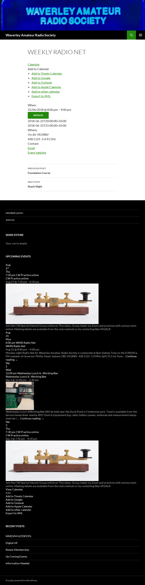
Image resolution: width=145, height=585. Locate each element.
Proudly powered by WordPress (21, 580)
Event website (37, 152)
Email (31, 148)
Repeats (38, 115)
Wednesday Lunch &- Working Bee (26, 376)
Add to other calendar (46, 91)
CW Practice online (17, 278)
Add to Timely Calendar (47, 73)
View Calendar (14, 489)
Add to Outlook (42, 82)
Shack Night (35, 184)
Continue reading (32, 418)
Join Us (10, 220)
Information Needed (17, 563)
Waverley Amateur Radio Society (31, 35)
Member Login (14, 213)
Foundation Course (39, 170)
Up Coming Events (16, 556)
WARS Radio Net (15, 346)
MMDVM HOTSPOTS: (19, 536)
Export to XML (41, 96)
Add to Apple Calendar (46, 87)
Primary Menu (140, 35)
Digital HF (12, 542)
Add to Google (41, 78)
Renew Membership (17, 549)
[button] (38, 69)
